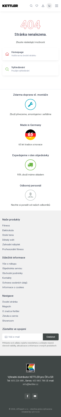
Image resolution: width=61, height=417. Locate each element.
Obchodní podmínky (12, 273)
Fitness (6, 225)
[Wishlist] (37, 6)
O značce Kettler (10, 311)
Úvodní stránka (10, 301)
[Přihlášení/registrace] (43, 6)
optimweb (35, 412)
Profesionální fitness (13, 249)
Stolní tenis (8, 235)
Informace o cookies (13, 287)
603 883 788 (39, 380)
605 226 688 (17, 380)
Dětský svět (8, 239)
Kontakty (6, 277)
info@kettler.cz (30, 384)
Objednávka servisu (12, 268)
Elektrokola (8, 230)
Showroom (8, 320)
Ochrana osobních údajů (14, 282)
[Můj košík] (49, 6)
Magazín (6, 306)
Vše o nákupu (9, 263)
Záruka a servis (10, 316)
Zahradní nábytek (11, 244)
